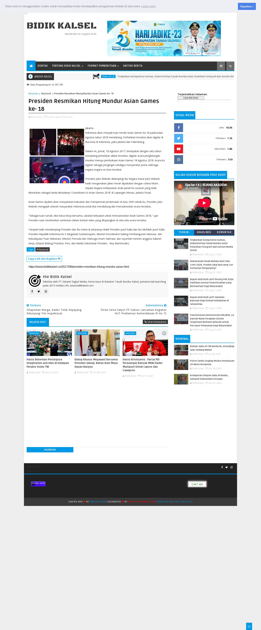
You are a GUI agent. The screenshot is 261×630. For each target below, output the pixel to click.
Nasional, (68, 116)
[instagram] (231, 467)
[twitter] (227, 467)
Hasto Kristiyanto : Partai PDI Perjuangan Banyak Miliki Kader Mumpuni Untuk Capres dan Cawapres (143, 365)
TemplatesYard (98, 501)
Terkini (184, 232)
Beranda (33, 93)
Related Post (37, 322)
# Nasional (42, 249)
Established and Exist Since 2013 (174, 501)
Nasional (46, 93)
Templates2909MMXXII (140, 501)
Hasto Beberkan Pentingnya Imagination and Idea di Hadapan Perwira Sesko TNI (48, 363)
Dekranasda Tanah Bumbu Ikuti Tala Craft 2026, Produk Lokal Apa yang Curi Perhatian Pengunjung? (211, 265)
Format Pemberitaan (102, 65)
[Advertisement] (97, 389)
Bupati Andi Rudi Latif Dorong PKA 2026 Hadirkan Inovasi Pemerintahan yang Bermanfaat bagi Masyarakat (211, 283)
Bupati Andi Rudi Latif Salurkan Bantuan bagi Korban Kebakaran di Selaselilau (209, 301)
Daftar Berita (133, 65)
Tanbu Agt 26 (91, 76)
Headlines (204, 232)
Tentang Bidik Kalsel (66, 65)
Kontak (43, 65)
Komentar (224, 232)
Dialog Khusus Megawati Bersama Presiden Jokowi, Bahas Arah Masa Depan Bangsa (96, 363)
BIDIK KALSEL (62, 26)
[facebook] (222, 467)
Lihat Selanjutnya (157, 321)
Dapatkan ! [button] (247, 6)
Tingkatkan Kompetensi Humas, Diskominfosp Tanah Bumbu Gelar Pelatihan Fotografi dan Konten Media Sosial (164, 76)
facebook (50, 449)
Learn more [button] (148, 6)
